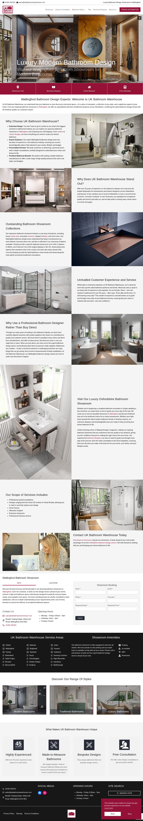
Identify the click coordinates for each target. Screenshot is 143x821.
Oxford (8, 645)
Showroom (49, 10)
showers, (31, 236)
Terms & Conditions (31, 813)
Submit (80, 618)
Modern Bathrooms (24, 711)
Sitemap (19, 813)
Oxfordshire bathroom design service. (103, 543)
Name (78, 589)
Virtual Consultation (62, 10)
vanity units (15, 236)
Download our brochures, (82, 540)
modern (60, 132)
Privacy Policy (9, 813)
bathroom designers (94, 438)
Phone (78, 597)
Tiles (89, 10)
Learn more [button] (108, 808)
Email (110, 589)
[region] (71, 49)
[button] (139, 18)
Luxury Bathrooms (119, 711)
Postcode (111, 597)
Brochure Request (100, 10)
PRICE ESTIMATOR (130, 10)
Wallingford (43, 107)
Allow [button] (113, 814)
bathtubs (44, 236)
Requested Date (81, 605)
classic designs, (15, 134)
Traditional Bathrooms (71, 711)
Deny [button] (130, 814)
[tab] (19, 583)
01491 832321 (11, 625)
